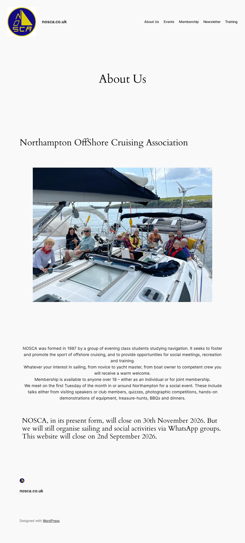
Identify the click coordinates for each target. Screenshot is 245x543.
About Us (151, 22)
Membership (189, 22)
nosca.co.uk (54, 21)
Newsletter (212, 22)
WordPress (51, 521)
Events (169, 22)
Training (231, 22)
